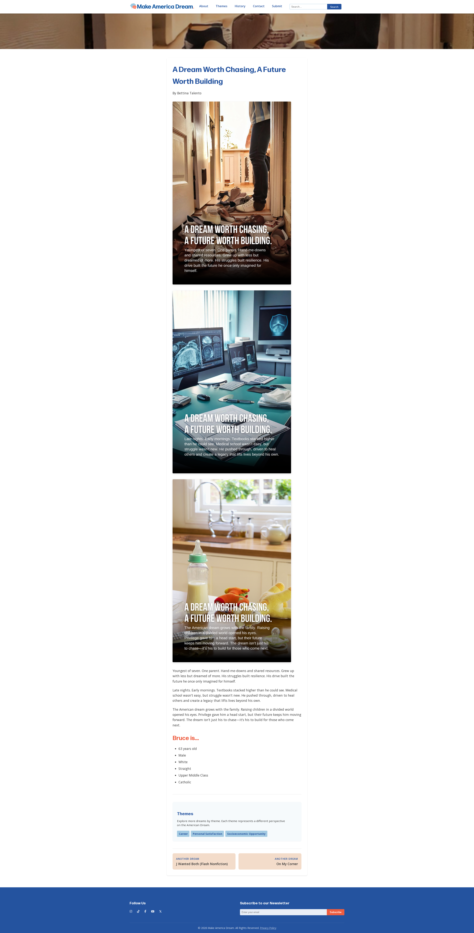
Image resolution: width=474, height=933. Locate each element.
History (240, 6)
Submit (277, 6)
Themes (221, 6)
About (203, 6)
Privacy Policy (268, 928)
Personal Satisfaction (207, 834)
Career (183, 834)
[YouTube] (152, 911)
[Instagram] (131, 911)
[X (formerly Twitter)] (160, 911)
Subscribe (335, 912)
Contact (259, 6)
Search (334, 7)
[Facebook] (145, 911)
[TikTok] (138, 911)
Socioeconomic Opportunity (246, 834)
